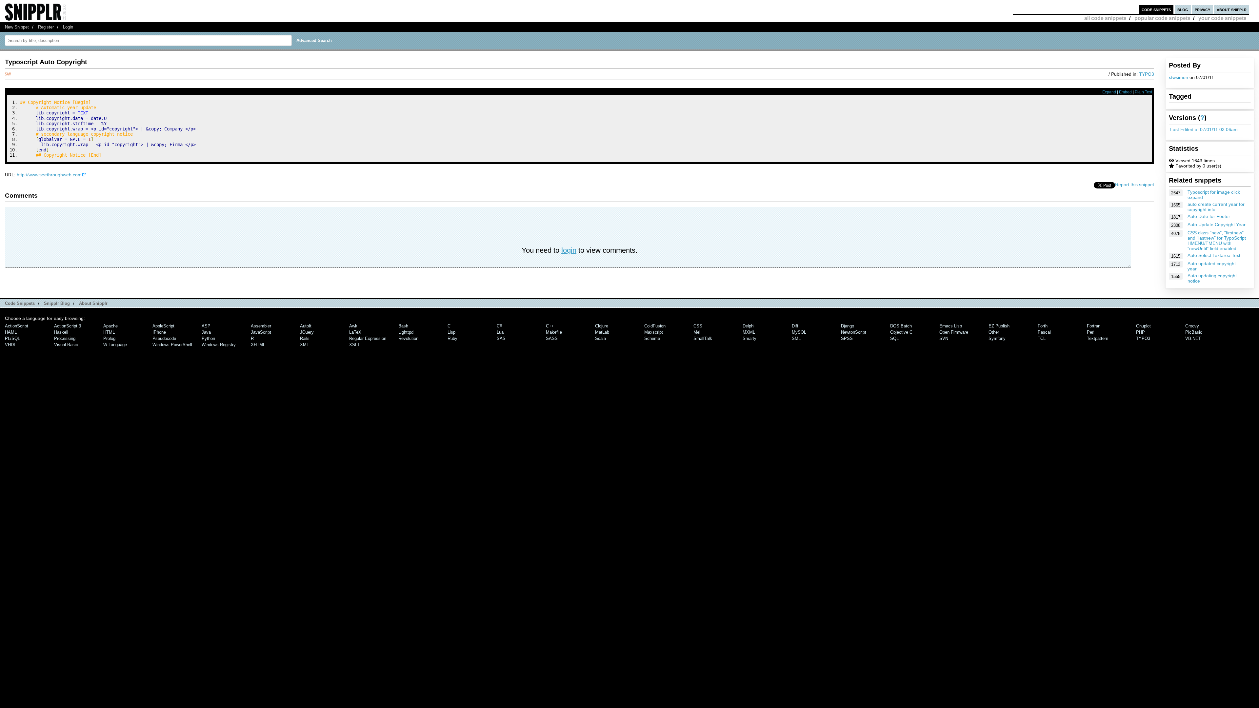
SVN (943, 338)
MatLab (602, 332)
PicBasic (1193, 332)
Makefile (554, 332)
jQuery (307, 332)
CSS (697, 326)
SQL (894, 338)
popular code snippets (1162, 18)
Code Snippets (20, 303)
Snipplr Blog (57, 303)
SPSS (847, 338)
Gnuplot (1143, 326)
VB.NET (1193, 338)
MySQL (799, 332)
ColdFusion (655, 326)
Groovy (1192, 326)
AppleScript (163, 326)
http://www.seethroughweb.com (49, 174)
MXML (749, 332)
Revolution (408, 338)
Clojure (601, 326)
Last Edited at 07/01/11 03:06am (1204, 129)
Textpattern (1097, 338)
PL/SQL (12, 338)
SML (796, 338)
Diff (795, 326)
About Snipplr (93, 303)
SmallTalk (702, 338)
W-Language (115, 344)
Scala (600, 338)
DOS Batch (901, 326)
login (568, 250)
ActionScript (16, 326)
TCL (1042, 338)
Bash (403, 326)
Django (847, 326)
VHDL (10, 344)
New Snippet (17, 27)
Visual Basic (66, 344)
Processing (64, 338)
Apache (110, 326)
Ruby (452, 338)
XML (304, 344)
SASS (552, 338)
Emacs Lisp (950, 326)
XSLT (354, 344)
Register (46, 27)
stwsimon (1178, 77)
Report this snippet (1134, 184)
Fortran (1093, 326)
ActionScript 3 (67, 326)
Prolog (109, 338)
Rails (305, 338)
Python (208, 338)
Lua (500, 332)
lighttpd (405, 332)
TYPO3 (1146, 74)
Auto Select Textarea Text (1214, 255)
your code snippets (1222, 18)
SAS (501, 338)
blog (1182, 9)
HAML (11, 332)
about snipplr (1232, 9)
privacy (1202, 9)
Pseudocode (164, 338)
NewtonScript (853, 332)
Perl (1090, 332)
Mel (696, 332)
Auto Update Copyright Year (1217, 224)
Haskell (61, 332)
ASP (206, 326)
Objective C (901, 332)
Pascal (1044, 332)
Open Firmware (953, 332)
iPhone (159, 332)
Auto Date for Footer (1209, 216)
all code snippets (1105, 18)
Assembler (261, 326)
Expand (1109, 92)
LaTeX (355, 332)
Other (994, 332)
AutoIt (305, 326)
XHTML (258, 344)
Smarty (749, 338)
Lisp (451, 332)
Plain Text (1143, 92)
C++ (550, 326)
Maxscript (653, 332)
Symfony (997, 338)
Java (206, 332)
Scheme (652, 338)
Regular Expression (367, 338)
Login (68, 27)
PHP (1140, 332)
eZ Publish (999, 326)
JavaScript (261, 332)
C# (499, 326)
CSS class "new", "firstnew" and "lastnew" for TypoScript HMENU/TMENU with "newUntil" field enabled (1217, 240)
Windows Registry (219, 344)
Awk (353, 326)
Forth (1043, 326)
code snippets (1156, 9)
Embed (1125, 92)
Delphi (748, 326)
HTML (109, 332)
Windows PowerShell (172, 344)
